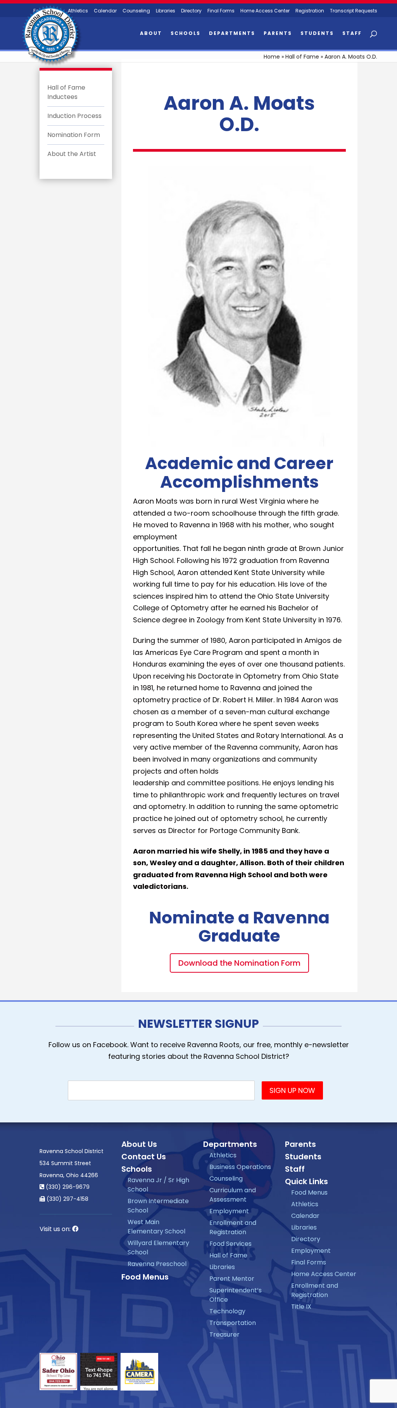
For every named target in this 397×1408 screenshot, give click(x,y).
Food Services (230, 1243)
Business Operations (240, 1166)
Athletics (222, 1155)
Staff (352, 33)
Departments (232, 33)
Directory (191, 11)
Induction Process (74, 115)
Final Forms (221, 11)
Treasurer (224, 1334)
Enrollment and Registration (232, 1227)
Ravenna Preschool (157, 1263)
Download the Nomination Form (239, 963)
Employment (229, 1211)
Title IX (301, 1306)
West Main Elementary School (156, 1226)
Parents (278, 33)
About (151, 33)
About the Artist (71, 153)
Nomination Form (73, 134)
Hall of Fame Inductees (66, 92)
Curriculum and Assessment (232, 1195)
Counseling (136, 11)
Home (272, 57)
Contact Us (143, 1156)
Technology (227, 1311)
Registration (309, 11)
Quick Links (306, 1181)
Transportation (232, 1322)
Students (317, 33)
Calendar (105, 11)
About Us (139, 1144)
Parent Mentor (231, 1278)
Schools (185, 33)
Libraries (165, 11)
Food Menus (145, 1276)
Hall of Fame (302, 57)
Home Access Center (265, 11)
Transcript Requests (353, 11)
